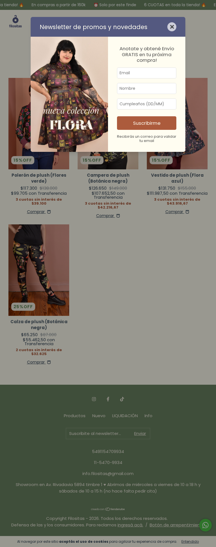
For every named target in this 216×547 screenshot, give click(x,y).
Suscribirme (147, 123)
